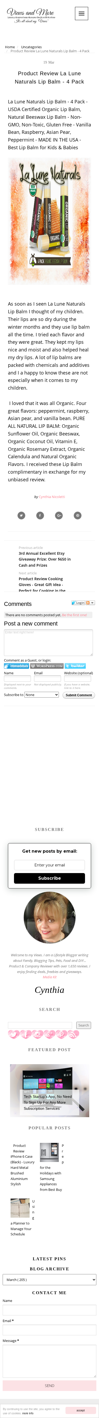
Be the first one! (74, 615)
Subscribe (49, 878)
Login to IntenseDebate (16, 666)
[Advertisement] (49, 769)
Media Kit (49, 977)
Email (38, 673)
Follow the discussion (90, 602)
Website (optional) (78, 673)
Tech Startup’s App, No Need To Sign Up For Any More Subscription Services (48, 1102)
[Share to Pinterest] (78, 515)
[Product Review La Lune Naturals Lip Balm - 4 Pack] (59, 515)
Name (8, 673)
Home (10, 47)
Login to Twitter (75, 666)
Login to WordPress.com (47, 666)
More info (28, 1413)
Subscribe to (14, 694)
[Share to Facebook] (40, 515)
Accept (81, 1410)
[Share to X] (21, 515)
